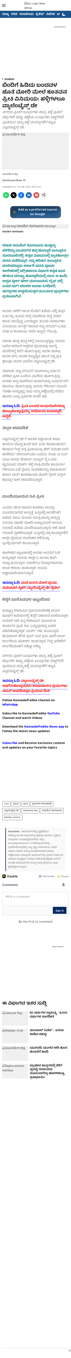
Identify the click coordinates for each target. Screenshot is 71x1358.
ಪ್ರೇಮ (16, 804)
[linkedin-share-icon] (29, 197)
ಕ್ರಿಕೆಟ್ (40, 14)
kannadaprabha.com (18, 843)
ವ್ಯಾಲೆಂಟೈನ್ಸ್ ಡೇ (11, 811)
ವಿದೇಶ (50, 14)
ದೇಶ (14, 14)
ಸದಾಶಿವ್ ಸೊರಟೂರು (52, 811)
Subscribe (9, 743)
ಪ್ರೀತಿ (25, 804)
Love (6, 804)
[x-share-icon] (14, 197)
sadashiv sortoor (12, 817)
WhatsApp (10, 705)
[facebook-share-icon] (21, 197)
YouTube (53, 714)
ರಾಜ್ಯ (5, 14)
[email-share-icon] (36, 197)
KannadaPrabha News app (44, 727)
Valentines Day (30, 811)
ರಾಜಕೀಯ (27, 14)
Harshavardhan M (13, 180)
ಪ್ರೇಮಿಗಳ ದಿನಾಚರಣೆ (41, 804)
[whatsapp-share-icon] (6, 197)
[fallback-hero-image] (15, 1018)
